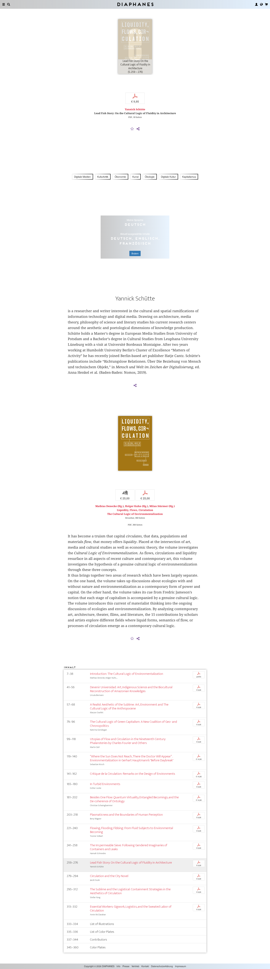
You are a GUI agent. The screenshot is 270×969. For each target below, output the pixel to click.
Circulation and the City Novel (109, 876)
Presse (125, 966)
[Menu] (3, 4)
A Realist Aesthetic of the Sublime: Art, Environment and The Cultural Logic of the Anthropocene (129, 706)
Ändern (135, 253)
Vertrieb (135, 966)
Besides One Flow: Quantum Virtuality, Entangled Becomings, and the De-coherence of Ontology (134, 799)
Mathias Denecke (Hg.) (109, 506)
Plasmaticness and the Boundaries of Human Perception (126, 814)
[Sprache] (261, 4)
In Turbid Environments (105, 784)
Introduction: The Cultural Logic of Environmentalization (126, 674)
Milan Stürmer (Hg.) (162, 506)
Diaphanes (135, 4)
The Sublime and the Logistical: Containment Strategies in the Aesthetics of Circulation (130, 891)
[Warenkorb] (266, 4)
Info (118, 966)
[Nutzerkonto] (256, 4)
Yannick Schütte (135, 109)
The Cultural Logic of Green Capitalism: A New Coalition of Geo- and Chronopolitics (133, 723)
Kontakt (145, 966)
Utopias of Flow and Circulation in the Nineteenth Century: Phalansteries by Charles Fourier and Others (128, 741)
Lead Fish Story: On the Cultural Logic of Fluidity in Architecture (131, 862)
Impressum (180, 966)
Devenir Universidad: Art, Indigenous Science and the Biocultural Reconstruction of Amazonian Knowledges (131, 689)
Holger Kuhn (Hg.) (136, 506)
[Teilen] (138, 129)
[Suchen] (8, 4)
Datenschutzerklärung (162, 966)
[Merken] (132, 129)
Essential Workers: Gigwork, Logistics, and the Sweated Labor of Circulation (130, 908)
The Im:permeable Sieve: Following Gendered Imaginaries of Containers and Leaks (128, 847)
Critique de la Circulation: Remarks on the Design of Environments (132, 773)
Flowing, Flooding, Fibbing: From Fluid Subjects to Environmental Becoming (131, 830)
